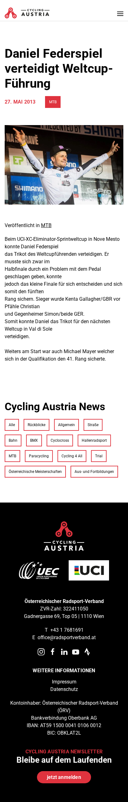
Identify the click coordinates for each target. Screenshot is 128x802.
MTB (53, 102)
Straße (93, 425)
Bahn (13, 440)
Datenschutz (64, 689)
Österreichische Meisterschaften (35, 471)
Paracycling (39, 456)
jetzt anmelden (64, 777)
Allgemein (66, 425)
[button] (120, 13)
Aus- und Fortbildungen (94, 471)
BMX (34, 440)
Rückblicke (36, 425)
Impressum (64, 682)
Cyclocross (60, 440)
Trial (99, 456)
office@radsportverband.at (67, 637)
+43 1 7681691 (67, 630)
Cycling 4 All (72, 456)
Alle (12, 425)
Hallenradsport (94, 440)
